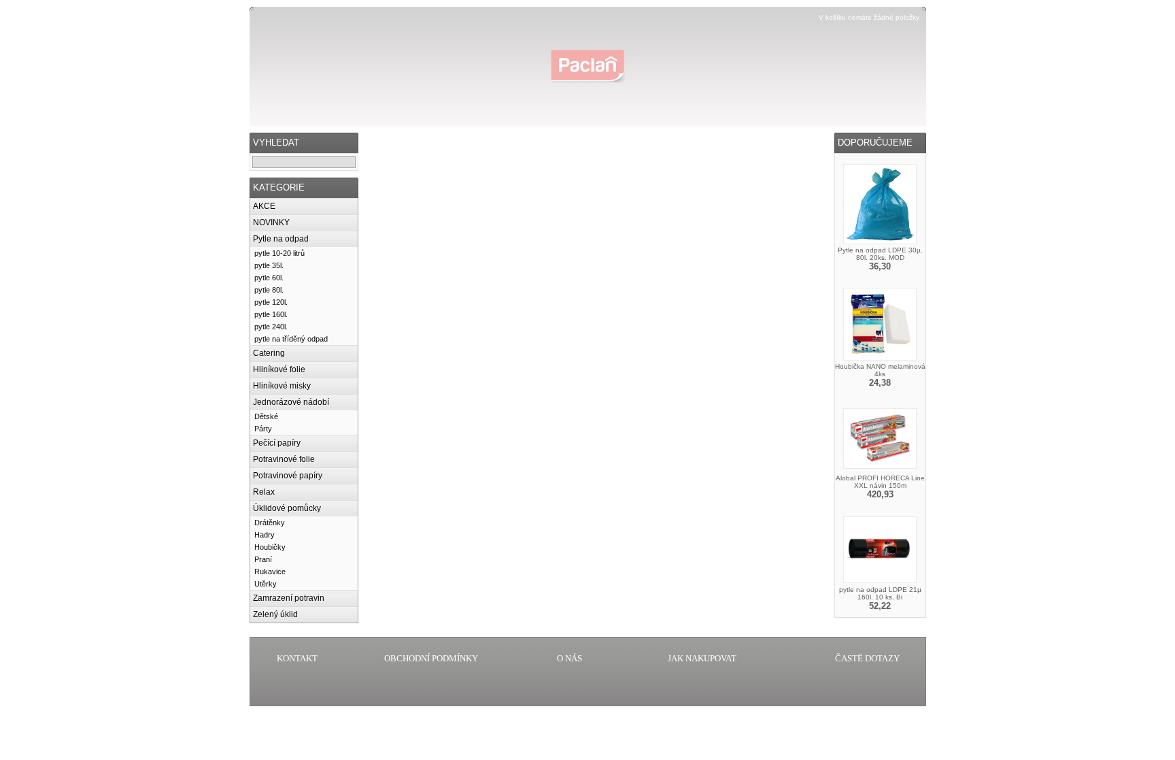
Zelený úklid (275, 614)
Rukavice (270, 571)
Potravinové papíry (287, 475)
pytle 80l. (269, 290)
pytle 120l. (271, 302)
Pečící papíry (277, 443)
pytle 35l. (269, 265)
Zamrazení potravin (288, 598)
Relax (264, 492)
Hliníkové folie (279, 369)
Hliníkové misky (282, 386)
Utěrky (265, 584)
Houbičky (270, 547)
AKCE (264, 206)
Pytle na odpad (281, 239)
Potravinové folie (284, 459)
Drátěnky (269, 522)
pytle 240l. (271, 327)
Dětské (266, 416)
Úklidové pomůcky (287, 508)
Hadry (264, 535)
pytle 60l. (269, 278)
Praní (263, 559)
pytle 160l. (271, 314)
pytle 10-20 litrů (279, 253)
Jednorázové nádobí (291, 402)
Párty (263, 429)
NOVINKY (271, 222)
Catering (269, 353)
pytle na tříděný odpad (291, 339)
